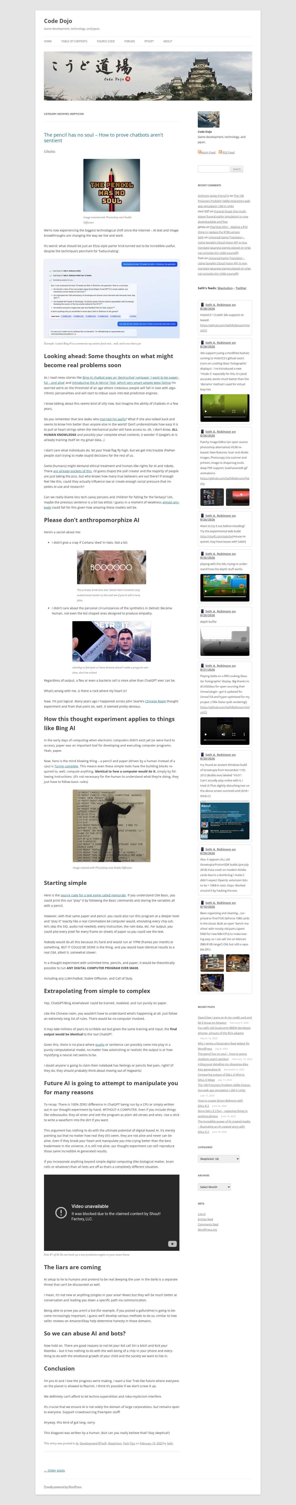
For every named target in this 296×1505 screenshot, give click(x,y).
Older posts (54, 1470)
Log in (202, 1214)
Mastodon (225, 288)
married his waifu (113, 419)
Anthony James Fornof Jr (213, 196)
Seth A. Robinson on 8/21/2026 (218, 668)
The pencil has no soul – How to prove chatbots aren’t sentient (103, 137)
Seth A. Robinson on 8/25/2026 (218, 556)
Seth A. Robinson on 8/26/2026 (218, 434)
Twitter (241, 288)
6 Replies (49, 151)
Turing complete (66, 766)
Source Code (106, 41)
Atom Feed (208, 152)
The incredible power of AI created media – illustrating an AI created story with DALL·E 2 (224, 1126)
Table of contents (74, 41)
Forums (129, 41)
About (167, 41)
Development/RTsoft (93, 1443)
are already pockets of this (72, 471)
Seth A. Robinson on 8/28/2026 (218, 307)
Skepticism (115, 1443)
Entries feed (205, 1219)
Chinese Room (155, 701)
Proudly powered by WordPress (63, 1487)
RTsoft (149, 41)
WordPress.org (207, 1230)
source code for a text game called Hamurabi (93, 895)
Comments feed (208, 1224)
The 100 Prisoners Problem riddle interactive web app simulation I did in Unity (224, 201)
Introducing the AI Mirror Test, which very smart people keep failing (121, 383)
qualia (99, 1045)
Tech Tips (129, 1443)
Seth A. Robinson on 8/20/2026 (218, 757)
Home (48, 41)
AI (77, 1443)
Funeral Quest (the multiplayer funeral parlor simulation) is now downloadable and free (223, 216)
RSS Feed (228, 152)
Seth (170, 1443)
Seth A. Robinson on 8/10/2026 (218, 905)
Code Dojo (58, 21)
